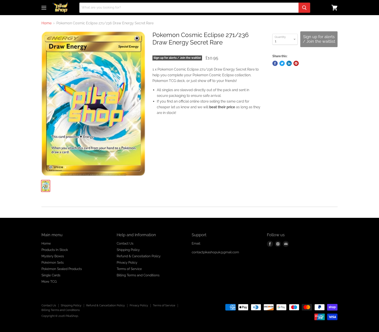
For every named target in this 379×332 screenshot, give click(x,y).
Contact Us (125, 243)
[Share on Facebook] (275, 63)
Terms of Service (129, 269)
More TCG (49, 282)
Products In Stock (54, 250)
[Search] (304, 8)
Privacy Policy (127, 263)
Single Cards (50, 275)
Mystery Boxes (52, 256)
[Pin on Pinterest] (296, 63)
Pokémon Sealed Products (61, 269)
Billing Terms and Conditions (138, 275)
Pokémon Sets (52, 263)
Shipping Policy (128, 250)
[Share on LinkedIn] (289, 63)
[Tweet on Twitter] (282, 63)
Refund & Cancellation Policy (139, 256)
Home (46, 23)
